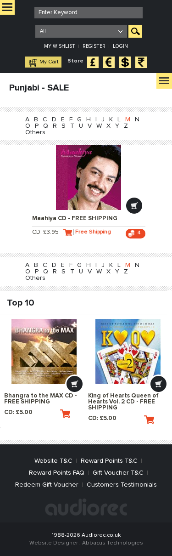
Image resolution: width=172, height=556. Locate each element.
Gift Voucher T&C (118, 473)
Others (35, 132)
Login (120, 46)
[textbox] (88, 12)
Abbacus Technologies (112, 543)
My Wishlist (59, 46)
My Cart (49, 62)
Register (94, 46)
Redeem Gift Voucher (46, 485)
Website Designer (53, 543)
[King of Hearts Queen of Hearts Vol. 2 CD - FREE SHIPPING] (128, 351)
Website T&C (53, 461)
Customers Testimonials (122, 485)
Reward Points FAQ (56, 473)
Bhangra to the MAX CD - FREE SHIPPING (40, 399)
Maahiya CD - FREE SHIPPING (74, 218)
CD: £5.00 (18, 412)
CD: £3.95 (45, 232)
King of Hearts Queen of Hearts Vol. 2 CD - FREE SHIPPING (123, 402)
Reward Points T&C (109, 461)
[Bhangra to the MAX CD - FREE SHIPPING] (44, 351)
